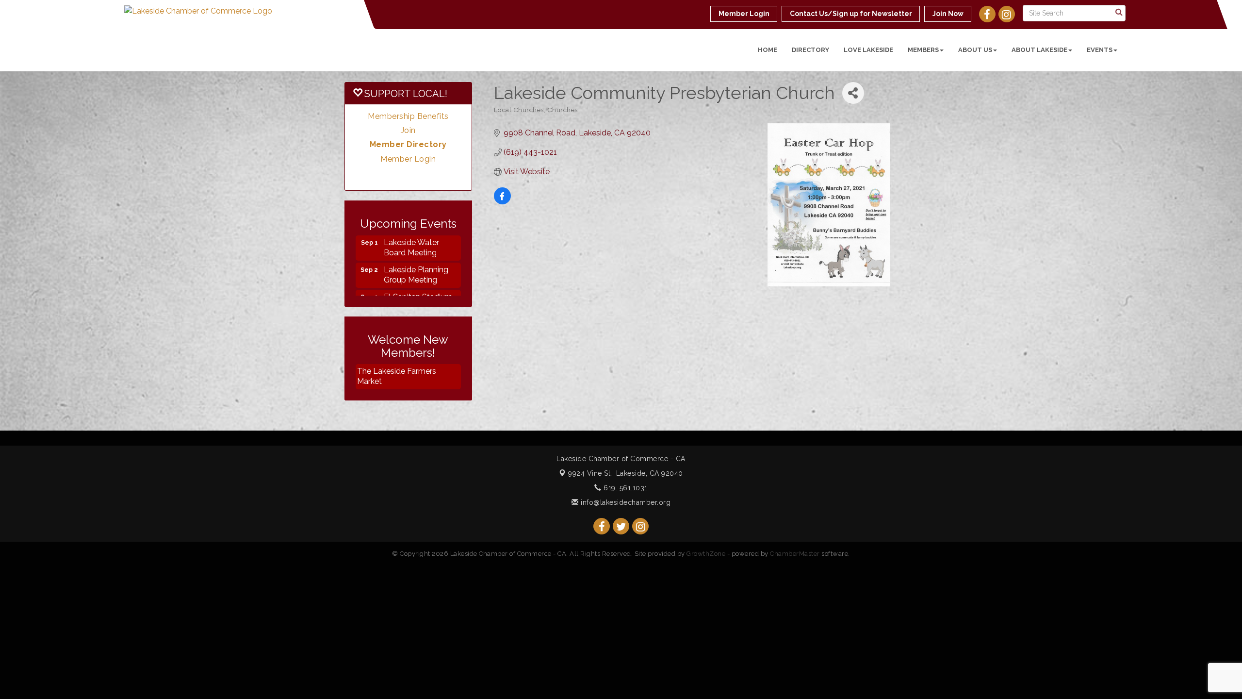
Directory (810, 49)
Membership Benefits (408, 116)
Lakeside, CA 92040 (625, 473)
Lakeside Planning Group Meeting (416, 265)
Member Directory (408, 144)
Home (767, 49)
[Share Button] (853, 93)
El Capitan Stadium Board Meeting (418, 292)
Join (408, 130)
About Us (975, 49)
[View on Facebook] (502, 201)
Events (1099, 49)
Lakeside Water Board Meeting (411, 238)
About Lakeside (1039, 49)
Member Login (408, 159)
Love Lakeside (868, 49)
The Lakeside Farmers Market (396, 376)
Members (923, 49)
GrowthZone (705, 553)
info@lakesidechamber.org (624, 502)
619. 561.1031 (625, 488)
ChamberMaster (795, 553)
